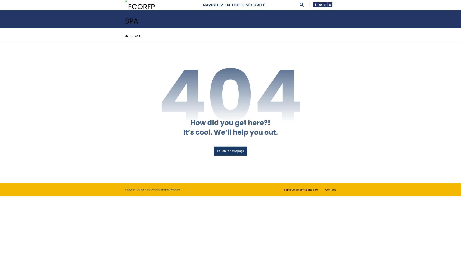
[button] (315, 4)
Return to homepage (230, 151)
